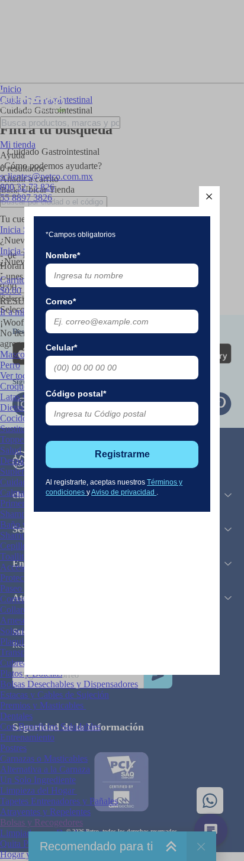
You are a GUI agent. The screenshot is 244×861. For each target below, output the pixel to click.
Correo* (61, 301)
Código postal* (76, 393)
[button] (209, 196)
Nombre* (63, 255)
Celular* (61, 347)
